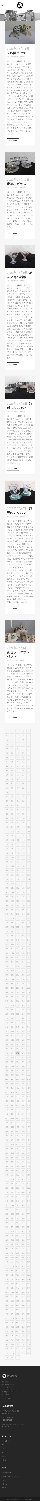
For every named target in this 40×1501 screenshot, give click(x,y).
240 (6, 940)
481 (12, 1149)
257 (17, 953)
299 (28, 988)
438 (23, 1110)
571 (12, 1227)
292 (17, 984)
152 (17, 862)
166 (12, 875)
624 (28, 1271)
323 (23, 1010)
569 (28, 1223)
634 (28, 1279)
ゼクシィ (4, 1480)
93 (23, 810)
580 (6, 1236)
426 (12, 1101)
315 (6, 1005)
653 (23, 1297)
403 (23, 1079)
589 (28, 1240)
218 (23, 918)
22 (18, 749)
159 (28, 866)
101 (12, 818)
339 (28, 1023)
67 (18, 788)
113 (23, 827)
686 (12, 1327)
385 (6, 1066)
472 (17, 1140)
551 (12, 1210)
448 (23, 1118)
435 (6, 1110)
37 (18, 762)
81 (12, 801)
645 (6, 1292)
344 (28, 1027)
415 (6, 1092)
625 (6, 1275)
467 (17, 1136)
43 (23, 766)
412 (17, 1088)
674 (28, 1314)
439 (28, 1110)
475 (6, 1144)
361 (12, 1044)
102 (17, 818)
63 (23, 784)
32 (18, 757)
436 (12, 1110)
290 (6, 984)
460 (6, 1131)
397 (17, 1075)
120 (6, 836)
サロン (4, 1445)
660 (6, 1305)
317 (17, 1005)
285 (6, 979)
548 (23, 1205)
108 (23, 823)
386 (12, 1066)
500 (6, 1166)
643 (23, 1288)
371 (12, 1053)
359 (28, 1040)
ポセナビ (4, 1484)
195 (6, 901)
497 (17, 1162)
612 (17, 1262)
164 (28, 871)
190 (6, 897)
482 (17, 1149)
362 (17, 1044)
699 (28, 1336)
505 (6, 1171)
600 (6, 1253)
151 (12, 862)
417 (17, 1092)
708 (23, 1344)
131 (12, 844)
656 (12, 1301)
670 (6, 1314)
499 (28, 1162)
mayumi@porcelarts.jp (9, 1387)
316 (12, 1005)
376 (12, 1057)
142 (17, 853)
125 (6, 840)
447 (17, 1118)
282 (17, 975)
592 (17, 1244)
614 (28, 1262)
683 (23, 1323)
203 (23, 905)
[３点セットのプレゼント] (20, 631)
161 (12, 871)
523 (23, 1184)
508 (23, 1171)
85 (7, 805)
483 (23, 1149)
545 (6, 1205)
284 (28, 975)
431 (12, 1105)
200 (6, 905)
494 (28, 1157)
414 (28, 1088)
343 (23, 1027)
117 (17, 831)
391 (12, 1071)
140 (6, 853)
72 (18, 792)
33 (23, 757)
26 (12, 753)
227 (17, 927)
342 (17, 1027)
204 (28, 905)
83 (23, 801)
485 (6, 1153)
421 (12, 1097)
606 (12, 1257)
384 (28, 1062)
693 (23, 1331)
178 (23, 884)
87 (18, 805)
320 (6, 1010)
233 (23, 931)
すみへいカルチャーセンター (11, 1476)
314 (28, 1001)
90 (7, 810)
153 (23, 862)
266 (12, 962)
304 (28, 992)
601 (12, 1253)
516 (12, 1179)
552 (17, 1210)
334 (28, 1018)
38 (23, 762)
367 (17, 1049)
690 (6, 1331)
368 (23, 1049)
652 (17, 1297)
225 (6, 927)
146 (12, 857)
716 (12, 1353)
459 (28, 1127)
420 (6, 1097)
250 (6, 949)
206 (12, 910)
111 (12, 827)
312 (17, 1001)
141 (12, 853)
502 (17, 1166)
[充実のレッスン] (20, 492)
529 (28, 1188)
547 (17, 1205)
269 (28, 962)
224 (28, 923)
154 (28, 862)
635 (6, 1284)
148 (23, 857)
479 (28, 1144)
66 (12, 788)
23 (23, 749)
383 (23, 1062)
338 (23, 1023)
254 (28, 949)
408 (23, 1084)
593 (23, 1244)
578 (23, 1231)
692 (17, 1331)
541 (12, 1201)
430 (6, 1105)
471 (12, 1140)
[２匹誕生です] (20, 32)
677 (17, 1318)
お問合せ (4, 1460)
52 (18, 775)
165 (6, 875)
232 (17, 931)
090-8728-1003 (7, 1389)
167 (17, 875)
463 (23, 1131)
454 (28, 1123)
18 (23, 744)
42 (18, 766)
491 (12, 1157)
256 (12, 953)
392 (17, 1071)
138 (23, 849)
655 (6, 1301)
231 (12, 931)
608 (23, 1257)
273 (23, 966)
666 (12, 1310)
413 (23, 1088)
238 (23, 936)
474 (28, 1140)
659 (28, 1301)
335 (6, 1023)
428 (23, 1101)
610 (6, 1262)
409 (28, 1084)
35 (7, 762)
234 (28, 931)
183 (23, 888)
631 (12, 1279)
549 (28, 1205)
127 (17, 840)
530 (6, 1192)
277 (17, 971)
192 (17, 897)
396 (12, 1075)
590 (6, 1244)
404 (28, 1079)
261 (12, 957)
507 (17, 1171)
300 (6, 992)
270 (6, 966)
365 (6, 1049)
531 (12, 1192)
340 (6, 1027)
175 (6, 884)
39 (28, 762)
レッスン (4, 1449)
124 (28, 836)
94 (28, 810)
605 (6, 1257)
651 (12, 1297)
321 (12, 1010)
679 (28, 1318)
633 (23, 1279)
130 (6, 844)
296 (12, 988)
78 (23, 797)
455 (6, 1127)
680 (6, 1323)
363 (23, 1044)
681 (12, 1323)
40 (7, 766)
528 (23, 1188)
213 (23, 914)
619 (28, 1266)
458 (23, 1127)
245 (6, 944)
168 (23, 875)
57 (18, 779)
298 (23, 988)
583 (23, 1236)
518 (23, 1179)
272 (17, 966)
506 (12, 1171)
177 (17, 884)
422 (17, 1097)
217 (17, 918)
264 (28, 957)
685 (6, 1327)
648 (23, 1292)
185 (6, 892)
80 (7, 801)
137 (17, 849)
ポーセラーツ (6, 1441)
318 (23, 1005)
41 (12, 766)
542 (17, 1201)
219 (28, 918)
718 (23, 1353)
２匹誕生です (16, 53)
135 (6, 849)
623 (23, 1271)
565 (6, 1223)
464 (28, 1131)
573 (23, 1227)
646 (12, 1292)
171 (12, 879)
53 (23, 775)
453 (23, 1123)
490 (6, 1157)
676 (12, 1318)
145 (6, 857)
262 (17, 957)
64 (28, 784)
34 (28, 757)
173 (23, 879)
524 (28, 1184)
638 (23, 1284)
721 (12, 1357)
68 (23, 788)
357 (17, 1040)
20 (7, 749)
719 (28, 1353)
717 (17, 1353)
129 (28, 840)
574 (28, 1227)
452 (17, 1123)
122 (17, 836)
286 (12, 979)
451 (12, 1123)
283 (23, 975)
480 (6, 1149)
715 (6, 1353)
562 (17, 1218)
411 (12, 1088)
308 (23, 997)
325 (6, 1014)
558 (23, 1214)
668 (23, 1310)
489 (28, 1153)
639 (28, 1284)
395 (6, 1075)
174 (28, 879)
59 (28, 779)
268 (23, 962)
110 (6, 827)
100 (6, 818)
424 (28, 1097)
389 (28, 1066)
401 (12, 1079)
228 (23, 927)
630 (6, 1279)
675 (6, 1318)
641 (12, 1288)
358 (23, 1040)
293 (23, 984)
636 (12, 1284)
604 (28, 1253)
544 (28, 1201)
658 (23, 1301)
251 (12, 949)
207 (17, 910)
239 (28, 936)
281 (12, 975)
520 (6, 1184)
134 (28, 844)
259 (28, 953)
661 (12, 1305)
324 (28, 1010)
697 (17, 1336)
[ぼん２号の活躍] (20, 256)
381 (12, 1062)
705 (6, 1344)
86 (12, 805)
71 (12, 792)
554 (28, 1210)
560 (6, 1218)
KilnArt (4, 1488)
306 (12, 997)
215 (6, 918)
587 (17, 1240)
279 (28, 971)
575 (6, 1231)
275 (6, 971)
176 (12, 884)
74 (28, 792)
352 (17, 1036)
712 (17, 1349)
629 (28, 1275)
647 (17, 1292)
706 (12, 1344)
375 (6, 1057)
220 (6, 923)
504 (28, 1166)
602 (17, 1253)
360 (6, 1044)
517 (17, 1179)
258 (23, 953)
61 (12, 784)
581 (12, 1236)
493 (23, 1157)
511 (12, 1175)
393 (23, 1071)
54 (28, 775)
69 (28, 788)
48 (23, 770)
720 (6, 1357)
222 (17, 923)
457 (17, 1127)
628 (23, 1275)
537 (17, 1197)
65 (7, 788)
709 (28, 1344)
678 (23, 1318)
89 (28, 805)
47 (18, 770)
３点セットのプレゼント (19, 652)
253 (23, 949)
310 (6, 1001)
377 (17, 1057)
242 (17, 940)
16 (12, 744)
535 (6, 1197)
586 (12, 1240)
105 (6, 823)
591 (12, 1244)
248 (23, 944)
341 (12, 1027)
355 (6, 1040)
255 (6, 953)
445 (6, 1118)
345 (6, 1031)
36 (12, 762)
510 (6, 1175)
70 (7, 792)
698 (23, 1336)
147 (17, 857)
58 (23, 779)
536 (12, 1197)
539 (28, 1197)
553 (23, 1210)
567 (17, 1223)
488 (23, 1153)
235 (6, 936)
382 (17, 1062)
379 (28, 1057)
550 (6, 1210)
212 (17, 914)
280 (6, 975)
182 (17, 888)
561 (12, 1218)
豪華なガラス (16, 184)
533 (23, 1192)
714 (28, 1349)
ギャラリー (5, 1456)
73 (23, 792)
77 (18, 797)
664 (28, 1305)
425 (6, 1101)
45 (7, 770)
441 (12, 1114)
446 (12, 1118)
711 (12, 1349)
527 (17, 1188)
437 (17, 1110)
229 (28, 927)
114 (28, 827)
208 (23, 910)
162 (17, 871)
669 (28, 1310)
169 (28, 875)
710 (6, 1349)
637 (17, 1284)
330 (6, 1018)
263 (23, 957)
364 (28, 1044)
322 (17, 1010)
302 (17, 992)
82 (18, 801)
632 (17, 1279)
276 (12, 971)
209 (28, 910)
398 (23, 1075)
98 (23, 814)
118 (23, 831)
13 (23, 740)
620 (6, 1271)
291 (12, 984)
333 (23, 1018)
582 (17, 1236)
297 (17, 988)
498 (23, 1162)
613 (23, 1262)
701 (12, 1340)
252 (17, 949)
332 (17, 1018)
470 (6, 1140)
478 (23, 1144)
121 (12, 836)
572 (17, 1227)
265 (6, 962)
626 (12, 1275)
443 (23, 1114)
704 (28, 1340)
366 (12, 1049)
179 (28, 884)
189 (28, 892)
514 (28, 1175)
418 (23, 1092)
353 (23, 1036)
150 (6, 862)
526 (12, 1188)
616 (12, 1266)
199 (28, 901)
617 (17, 1266)
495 (6, 1162)
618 (23, 1266)
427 (17, 1101)
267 (17, 962)
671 (12, 1314)
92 (18, 810)
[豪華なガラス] (20, 163)
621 (12, 1271)
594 (28, 1244)
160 (6, 871)
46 (12, 770)
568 (23, 1223)
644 (28, 1288)
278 (23, 971)
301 (12, 992)
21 (12, 749)
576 (12, 1231)
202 (17, 905)
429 (28, 1101)
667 (17, 1310)
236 (12, 936)
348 (23, 1031)
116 (12, 831)
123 (23, 836)
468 (23, 1136)
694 (28, 1331)
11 (12, 740)
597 (17, 1249)
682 (17, 1323)
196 (12, 901)
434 (28, 1105)
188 (23, 892)
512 (17, 1175)
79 (28, 797)
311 (12, 1001)
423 (23, 1097)
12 (18, 740)
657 (17, 1301)
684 (28, 1323)
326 (12, 1014)
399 (28, 1075)
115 (6, 831)
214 (28, 914)
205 (6, 910)
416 (12, 1092)
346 (12, 1031)
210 (6, 914)
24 (28, 749)
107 (17, 823)
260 (6, 957)
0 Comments (13, 57)
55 (7, 779)
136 (12, 849)
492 (17, 1157)
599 (28, 1249)
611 (12, 1262)
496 (12, 1162)
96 (12, 814)
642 (17, 1288)
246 (12, 944)
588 (23, 1240)
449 (28, 1118)
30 (7, 757)
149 (28, 857)
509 (28, 1171)
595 (6, 1249)
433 (23, 1105)
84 (28, 801)
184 (28, 888)
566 (12, 1223)
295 (6, 988)
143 (23, 853)
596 (12, 1249)
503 (23, 1166)
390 (6, 1071)
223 (23, 923)
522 (17, 1184)
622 (17, 1271)
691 (12, 1331)
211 (12, 914)
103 (23, 818)
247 (17, 944)
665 (6, 1310)
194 (28, 897)
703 (23, 1340)
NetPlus (34, 1499)
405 (6, 1084)
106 (12, 823)
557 (17, 1214)
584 (28, 1236)
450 (6, 1123)
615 (6, 1266)
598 (23, 1249)
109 (28, 823)
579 (28, 1231)
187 (17, 892)
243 (23, 940)
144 (28, 853)
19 (28, 744)
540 (6, 1201)
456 (12, 1127)
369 (28, 1049)
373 (23, 1053)
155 (6, 866)
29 (28, 753)
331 (12, 1018)
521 (12, 1184)
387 (17, 1066)
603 (23, 1253)
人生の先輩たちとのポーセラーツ (12, 1424)
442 (17, 1114)
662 (17, 1305)
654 (28, 1297)
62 (18, 784)
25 (7, 753)
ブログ (4, 1452)
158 (23, 866)
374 (28, 1053)
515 (6, 1179)
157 (17, 866)
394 (28, 1071)
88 (23, 805)
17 (18, 744)
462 (17, 1131)
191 (12, 897)
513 (23, 1175)
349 (28, 1031)
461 (12, 1131)
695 (6, 1336)
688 (23, 1327)
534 (28, 1192)
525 (6, 1188)
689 (28, 1327)
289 (28, 979)
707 (17, 1344)
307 (17, 997)
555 (6, 1214)
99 (28, 814)
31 (12, 757)
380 (6, 1062)
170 (6, 879)
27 (18, 753)
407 (17, 1084)
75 (7, 797)
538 (23, 1197)
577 (17, 1231)
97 (18, 814)
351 (12, 1036)
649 (28, 1292)
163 (23, 871)
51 (12, 775)
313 (23, 1001)
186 (12, 892)
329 (28, 1014)
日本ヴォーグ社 (7, 1472)
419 (28, 1092)
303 (23, 992)
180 (6, 888)
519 (28, 1179)
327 (17, 1014)
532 (17, 1192)
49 (28, 770)
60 (7, 784)
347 (17, 1031)
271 (12, 966)
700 (6, 1340)
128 (23, 840)
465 (6, 1136)
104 (28, 818)
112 (17, 827)
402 (17, 1079)
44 (28, 766)
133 (23, 844)
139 (28, 849)
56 (12, 779)
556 (12, 1214)
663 (23, 1305)
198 (23, 901)
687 (17, 1327)
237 (17, 936)
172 (17, 879)
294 (28, 984)
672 (17, 1314)
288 (23, 979)
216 (12, 918)
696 (12, 1336)
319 (28, 1005)
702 (17, 1340)
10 (7, 740)
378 (23, 1057)
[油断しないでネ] (20, 387)
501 (12, 1166)
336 (12, 1023)
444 (28, 1114)
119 (28, 831)
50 (7, 775)
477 (17, 1144)
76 (12, 797)
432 (17, 1105)
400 (6, 1079)
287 (17, 979)
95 (7, 814)
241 (12, 940)
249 (28, 944)
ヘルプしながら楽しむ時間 (10, 1411)
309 (28, 997)
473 (23, 1140)
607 (17, 1257)
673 (23, 1314)
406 (12, 1084)
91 (12, 810)
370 (6, 1053)
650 (6, 1297)
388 (23, 1066)
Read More (13, 140)
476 (12, 1144)
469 (28, 1136)
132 (17, 844)
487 (17, 1153)
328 (23, 1014)
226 (12, 927)
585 (6, 1240)
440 (6, 1114)
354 (28, 1036)
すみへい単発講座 (7, 1417)
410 (6, 1088)
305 (6, 997)
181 (12, 888)
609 (28, 1257)
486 (12, 1153)
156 (12, 866)
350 (6, 1036)
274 (28, 966)
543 (23, 1201)
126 (12, 840)
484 (28, 1149)
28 (23, 753)
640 (6, 1288)
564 (28, 1218)
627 (17, 1275)
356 (12, 1040)
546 (12, 1205)
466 (12, 1136)
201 (12, 905)
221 (12, 923)
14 (28, 740)
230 (6, 931)
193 (23, 897)
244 (28, 940)
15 (7, 744)
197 (17, 901)
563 (23, 1218)
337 (17, 1023)
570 (6, 1227)
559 (28, 1214)
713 (23, 1349)
